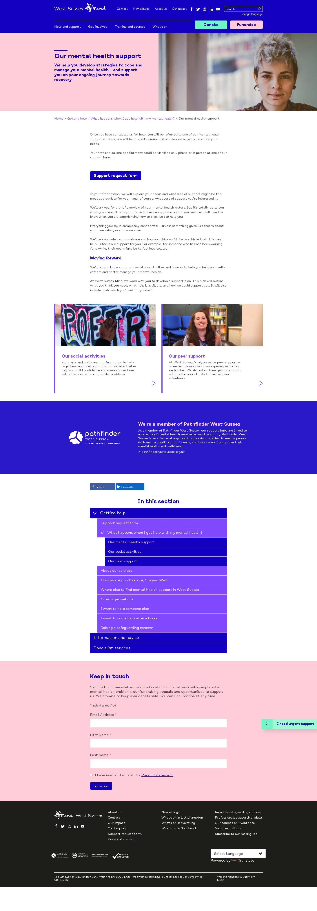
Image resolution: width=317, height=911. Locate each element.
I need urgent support (295, 724)
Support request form (116, 175)
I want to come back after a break (129, 618)
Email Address (103, 715)
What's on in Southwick (179, 828)
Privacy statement (122, 839)
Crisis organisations (117, 599)
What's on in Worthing (178, 823)
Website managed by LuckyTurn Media (236, 878)
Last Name (100, 755)
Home (58, 118)
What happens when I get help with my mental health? (133, 118)
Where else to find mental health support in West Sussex (150, 589)
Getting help (77, 118)
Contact (122, 9)
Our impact (179, 9)
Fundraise (246, 24)
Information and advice (116, 637)
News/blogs (141, 9)
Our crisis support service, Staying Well (134, 580)
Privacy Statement (157, 775)
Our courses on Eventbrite (235, 823)
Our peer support (122, 561)
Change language (252, 14)
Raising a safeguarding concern (127, 627)
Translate (246, 860)
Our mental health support (131, 542)
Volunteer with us (228, 828)
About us (161, 9)
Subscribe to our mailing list (236, 834)
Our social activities (124, 551)
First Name (100, 735)
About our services (116, 570)
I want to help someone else (125, 608)
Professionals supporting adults (239, 817)
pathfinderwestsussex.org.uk (163, 452)
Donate (210, 24)
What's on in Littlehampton (182, 817)
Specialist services (111, 648)
